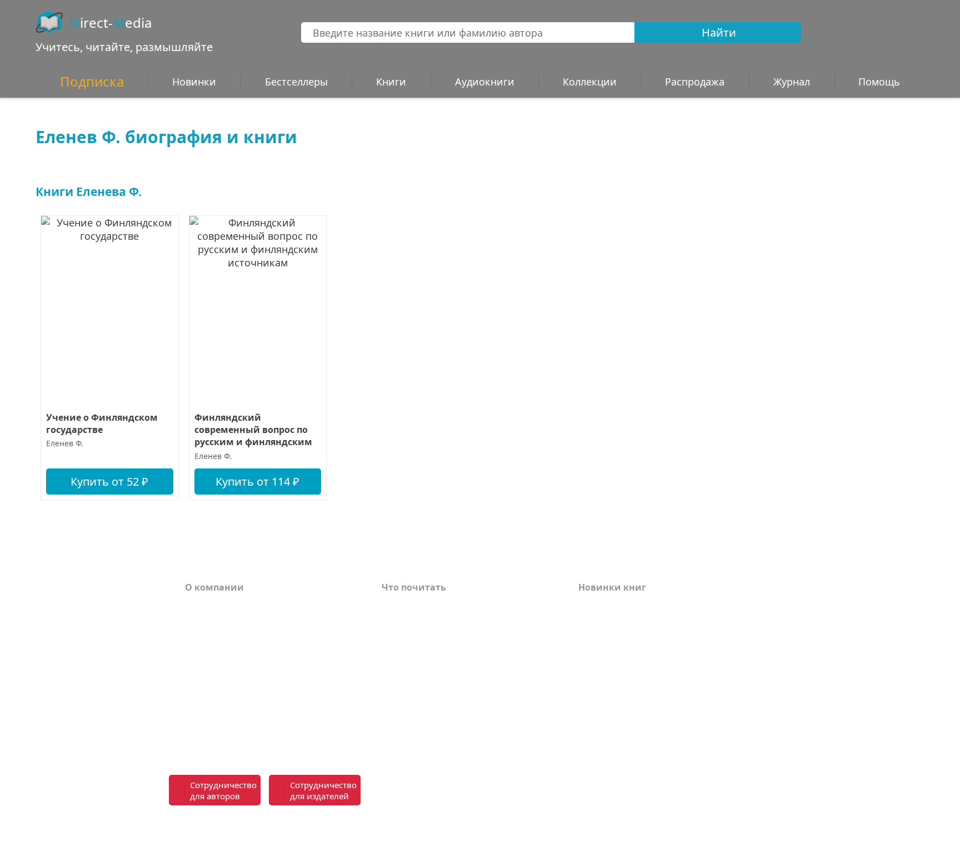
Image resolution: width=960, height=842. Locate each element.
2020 (588, 706)
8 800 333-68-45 (731, 784)
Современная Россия (430, 656)
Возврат (204, 623)
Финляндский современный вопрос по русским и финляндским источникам (253, 429)
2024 (588, 639)
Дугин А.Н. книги (422, 639)
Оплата (202, 606)
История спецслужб (427, 623)
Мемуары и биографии (437, 673)
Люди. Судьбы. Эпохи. (434, 718)
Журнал (791, 81)
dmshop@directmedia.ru (710, 824)
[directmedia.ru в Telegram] (533, 791)
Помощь (205, 639)
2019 (588, 723)
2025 (588, 623)
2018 (588, 739)
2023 (588, 656)
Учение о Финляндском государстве (102, 423)
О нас (198, 673)
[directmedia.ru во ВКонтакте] (508, 791)
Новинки (194, 81)
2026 (588, 606)
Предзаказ (210, 689)
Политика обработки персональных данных (270, 712)
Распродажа (694, 81)
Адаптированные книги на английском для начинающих (454, 695)
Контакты (208, 656)
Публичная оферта (229, 735)
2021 (588, 689)
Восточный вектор (425, 606)
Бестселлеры (296, 81)
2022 (588, 673)
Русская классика (422, 735)
